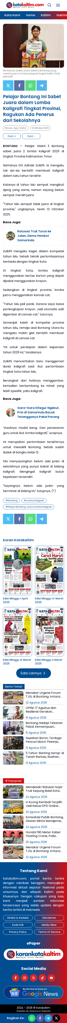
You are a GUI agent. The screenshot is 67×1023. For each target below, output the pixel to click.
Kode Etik (18, 925)
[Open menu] (58, 5)
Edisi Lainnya (31, 673)
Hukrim (62, 15)
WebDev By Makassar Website (33, 1011)
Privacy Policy (18, 932)
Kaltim (46, 15)
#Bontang (11, 500)
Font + (12, 136)
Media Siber (49, 925)
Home (30, 15)
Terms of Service (49, 932)
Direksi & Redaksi (18, 918)
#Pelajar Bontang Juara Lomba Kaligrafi (28, 506)
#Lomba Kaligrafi (34, 500)
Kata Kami (12, 15)
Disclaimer (49, 918)
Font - (31, 136)
